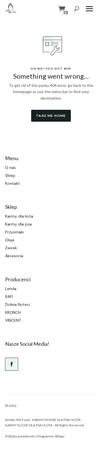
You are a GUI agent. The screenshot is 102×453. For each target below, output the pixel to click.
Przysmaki (14, 232)
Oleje (9, 239)
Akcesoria (14, 255)
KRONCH (13, 312)
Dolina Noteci (17, 304)
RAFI (9, 296)
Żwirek (11, 247)
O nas (10, 167)
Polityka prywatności (20, 436)
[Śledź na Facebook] (11, 364)
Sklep (10, 175)
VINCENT (13, 320)
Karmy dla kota (19, 216)
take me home (51, 115)
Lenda (10, 288)
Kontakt (12, 183)
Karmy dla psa (18, 224)
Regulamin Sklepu (51, 436)
